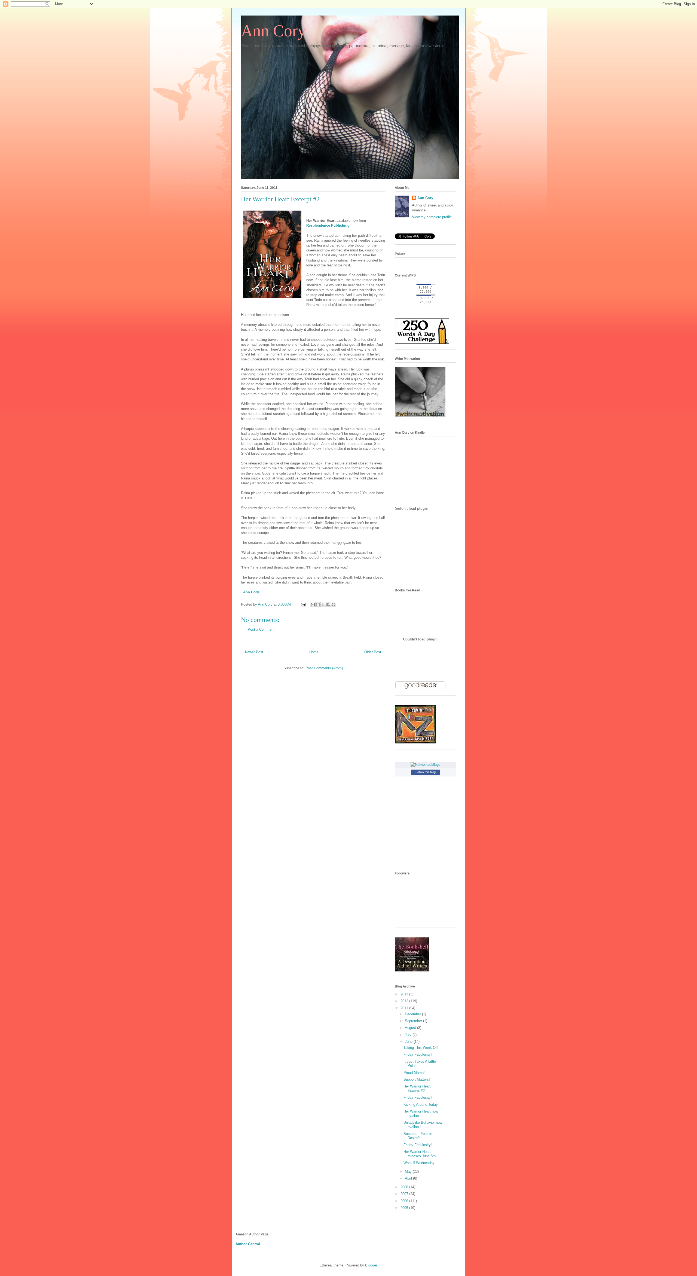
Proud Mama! (414, 1073)
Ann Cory (273, 31)
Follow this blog (425, 772)
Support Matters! (416, 1079)
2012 (405, 1001)
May (409, 1171)
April (409, 1178)
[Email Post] (303, 604)
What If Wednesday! (419, 1163)
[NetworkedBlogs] (426, 764)
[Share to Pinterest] (333, 604)
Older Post (372, 652)
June (409, 1042)
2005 (405, 1208)
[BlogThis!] (318, 604)
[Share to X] (323, 604)
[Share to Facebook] (328, 604)
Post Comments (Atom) (324, 668)
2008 (405, 1187)
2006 (405, 1201)
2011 (405, 1008)
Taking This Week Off (420, 1048)
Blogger (371, 1265)
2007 (405, 1194)
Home (314, 652)
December (413, 1014)
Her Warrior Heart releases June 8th (419, 1154)
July (408, 1035)
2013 (405, 994)
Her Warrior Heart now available (420, 1113)
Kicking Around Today (420, 1104)
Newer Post (254, 652)
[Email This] (313, 604)
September (414, 1021)
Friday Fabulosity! (417, 1054)
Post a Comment (261, 629)
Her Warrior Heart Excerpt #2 (417, 1088)
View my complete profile (432, 217)
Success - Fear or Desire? (417, 1136)
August (411, 1028)
